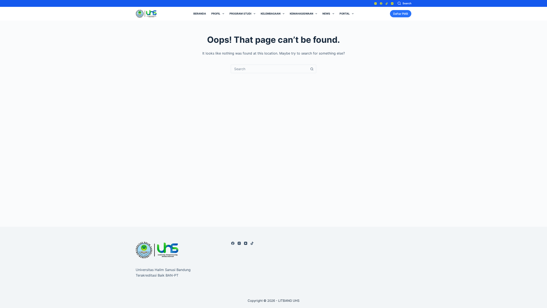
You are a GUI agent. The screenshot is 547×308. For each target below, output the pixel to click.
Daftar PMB (400, 13)
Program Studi (240, 13)
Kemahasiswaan (301, 13)
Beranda (199, 13)
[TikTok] (386, 3)
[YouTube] (392, 3)
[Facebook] (381, 3)
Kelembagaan (271, 13)
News (326, 13)
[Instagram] (375, 3)
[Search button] (311, 69)
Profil (215, 13)
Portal (345, 13)
